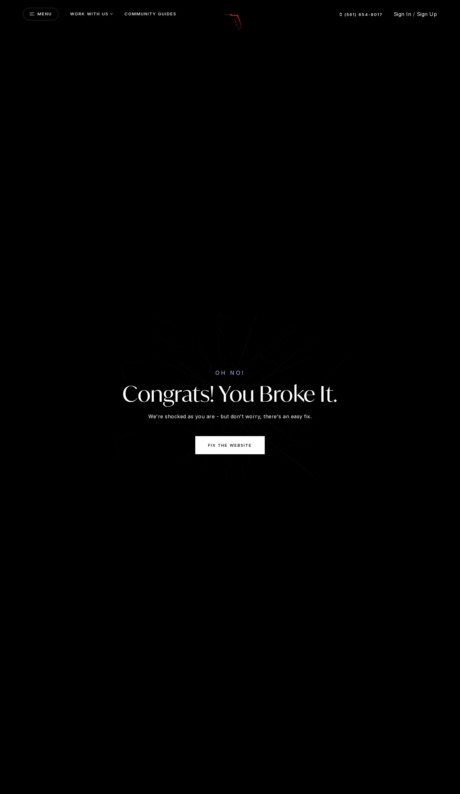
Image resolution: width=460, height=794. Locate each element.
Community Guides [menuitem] (150, 13)
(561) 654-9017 (362, 14)
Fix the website (230, 445)
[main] (230, 397)
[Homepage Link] (230, 20)
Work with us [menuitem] (89, 13)
